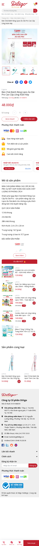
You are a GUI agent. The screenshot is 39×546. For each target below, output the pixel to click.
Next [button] (35, 46)
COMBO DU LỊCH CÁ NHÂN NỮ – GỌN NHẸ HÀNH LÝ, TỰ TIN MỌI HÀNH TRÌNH (25, 272)
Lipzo (4, 89)
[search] (35, 11)
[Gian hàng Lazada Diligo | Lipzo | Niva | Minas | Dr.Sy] (16, 445)
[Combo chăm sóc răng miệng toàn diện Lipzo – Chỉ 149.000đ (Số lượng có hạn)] (7, 316)
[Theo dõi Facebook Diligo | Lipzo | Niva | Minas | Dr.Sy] (3, 445)
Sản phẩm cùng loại (13, 347)
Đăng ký (33, 465)
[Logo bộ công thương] (12, 485)
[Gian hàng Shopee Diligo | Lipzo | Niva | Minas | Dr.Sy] (11, 445)
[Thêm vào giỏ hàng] (34, 275)
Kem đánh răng (19, 14)
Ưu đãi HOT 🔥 (19, 261)
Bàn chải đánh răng (7, 14)
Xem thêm (19, 255)
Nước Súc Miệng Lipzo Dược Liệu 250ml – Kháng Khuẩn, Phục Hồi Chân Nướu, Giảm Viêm (25, 287)
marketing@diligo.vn (16, 437)
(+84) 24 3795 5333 (22, 433)
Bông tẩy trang (29, 14)
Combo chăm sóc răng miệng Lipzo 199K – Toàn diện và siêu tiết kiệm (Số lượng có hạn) (25, 301)
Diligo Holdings (23, 493)
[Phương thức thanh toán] (15, 131)
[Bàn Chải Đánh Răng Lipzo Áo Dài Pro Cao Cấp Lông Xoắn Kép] (19, 47)
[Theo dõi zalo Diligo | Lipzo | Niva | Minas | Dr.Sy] (7, 445)
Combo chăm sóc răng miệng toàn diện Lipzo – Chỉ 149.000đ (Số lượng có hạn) (25, 315)
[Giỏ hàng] (34, 4)
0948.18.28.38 (20, 440)
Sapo (6, 495)
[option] (19, 47)
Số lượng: (5, 112)
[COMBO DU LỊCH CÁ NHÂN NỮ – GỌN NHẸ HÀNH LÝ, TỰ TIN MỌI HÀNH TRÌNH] (7, 272)
